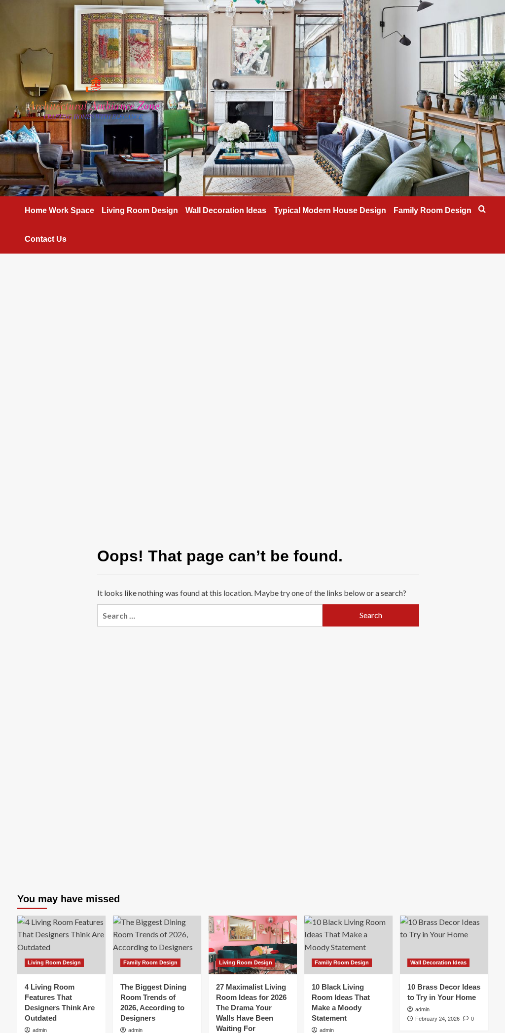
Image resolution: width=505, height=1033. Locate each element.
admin (40, 1030)
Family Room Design (432, 210)
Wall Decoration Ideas (225, 210)
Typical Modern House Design (330, 210)
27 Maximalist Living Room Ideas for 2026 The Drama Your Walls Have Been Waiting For (251, 1008)
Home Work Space (59, 210)
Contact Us (46, 239)
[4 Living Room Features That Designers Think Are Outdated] (61, 945)
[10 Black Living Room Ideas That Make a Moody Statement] (348, 945)
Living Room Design (140, 210)
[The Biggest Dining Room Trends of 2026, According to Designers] (157, 945)
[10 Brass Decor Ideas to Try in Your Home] (444, 945)
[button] (482, 209)
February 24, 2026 (437, 1019)
